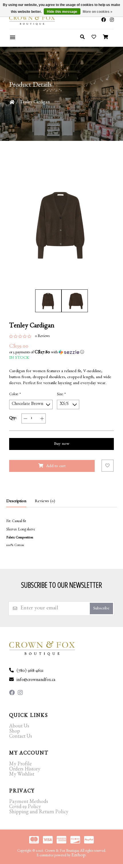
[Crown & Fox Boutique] (26, 20)
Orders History (24, 769)
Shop (14, 732)
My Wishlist (21, 775)
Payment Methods (28, 802)
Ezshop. (79, 855)
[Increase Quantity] (41, 418)
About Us (19, 726)
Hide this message (62, 12)
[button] (61, 352)
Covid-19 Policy (25, 807)
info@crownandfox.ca (36, 680)
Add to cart (56, 467)
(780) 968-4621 (30, 671)
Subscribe (101, 609)
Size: (61, 395)
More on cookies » (97, 12)
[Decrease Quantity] (25, 418)
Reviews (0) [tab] (45, 502)
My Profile (20, 764)
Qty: (13, 418)
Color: (15, 395)
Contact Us (20, 737)
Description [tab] (16, 502)
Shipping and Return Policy (38, 812)
